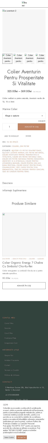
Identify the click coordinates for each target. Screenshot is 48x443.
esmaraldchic (8, 167)
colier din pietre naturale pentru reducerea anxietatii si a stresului (23, 160)
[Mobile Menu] (5, 3)
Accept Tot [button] (21, 437)
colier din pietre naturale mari (27, 157)
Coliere (15, 146)
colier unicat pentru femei (29, 165)
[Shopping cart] (44, 4)
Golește (42, 121)
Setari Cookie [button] (9, 437)
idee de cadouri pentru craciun (29, 169)
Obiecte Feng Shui (19, 259)
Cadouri (41, 259)
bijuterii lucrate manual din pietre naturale (22, 153)
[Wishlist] (6, 216)
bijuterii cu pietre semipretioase (26, 150)
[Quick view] (6, 220)
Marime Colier (10, 109)
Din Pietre (24, 146)
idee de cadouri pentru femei (15, 171)
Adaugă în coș (31, 127)
